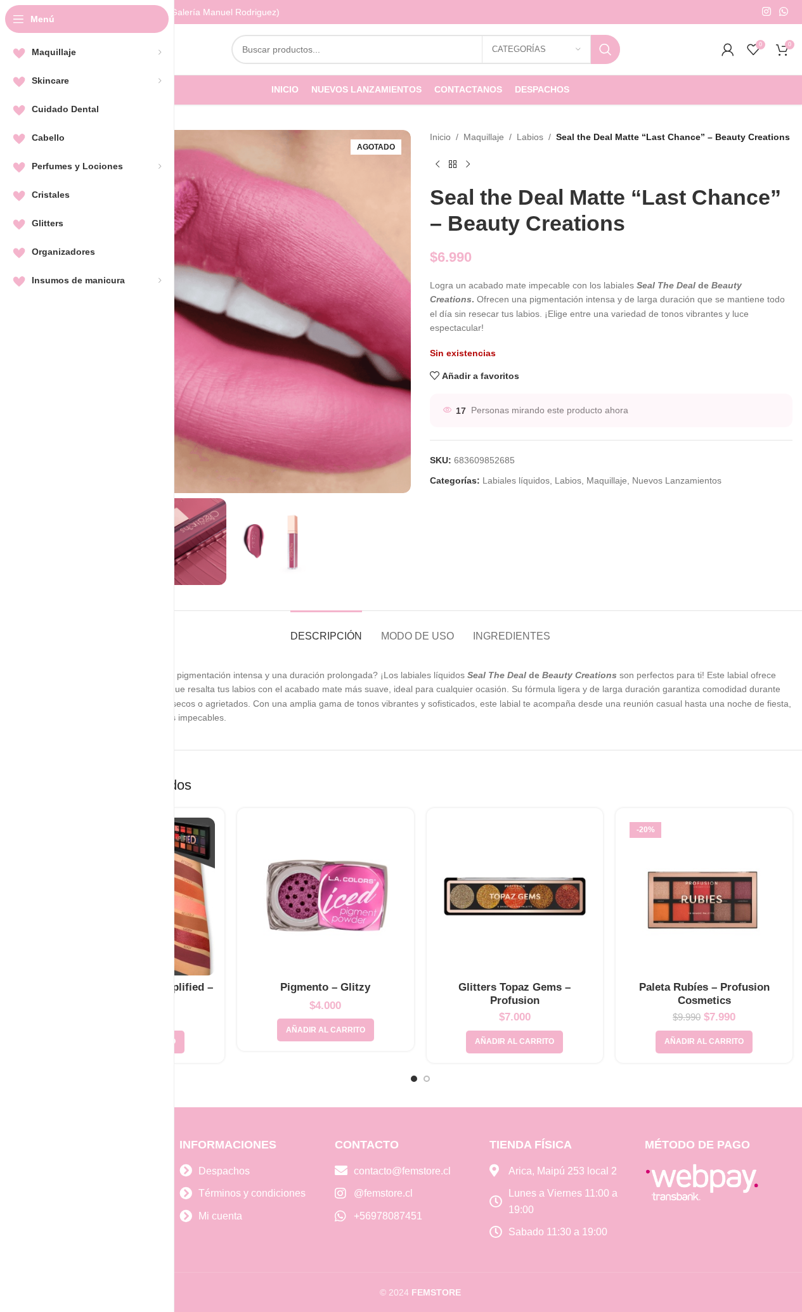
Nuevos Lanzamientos (676, 480)
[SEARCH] (605, 49)
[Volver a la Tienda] (452, 164)
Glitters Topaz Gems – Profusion (514, 994)
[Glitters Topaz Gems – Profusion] (515, 896)
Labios (530, 137)
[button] (325, 1030)
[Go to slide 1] (414, 1079)
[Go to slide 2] (427, 1079)
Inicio (440, 137)
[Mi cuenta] (728, 49)
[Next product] (467, 164)
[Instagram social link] (766, 12)
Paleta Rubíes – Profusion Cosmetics (704, 994)
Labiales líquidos (516, 480)
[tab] (326, 629)
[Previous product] (437, 164)
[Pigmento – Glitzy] (325, 896)
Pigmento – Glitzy (325, 987)
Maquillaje (483, 137)
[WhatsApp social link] (783, 12)
